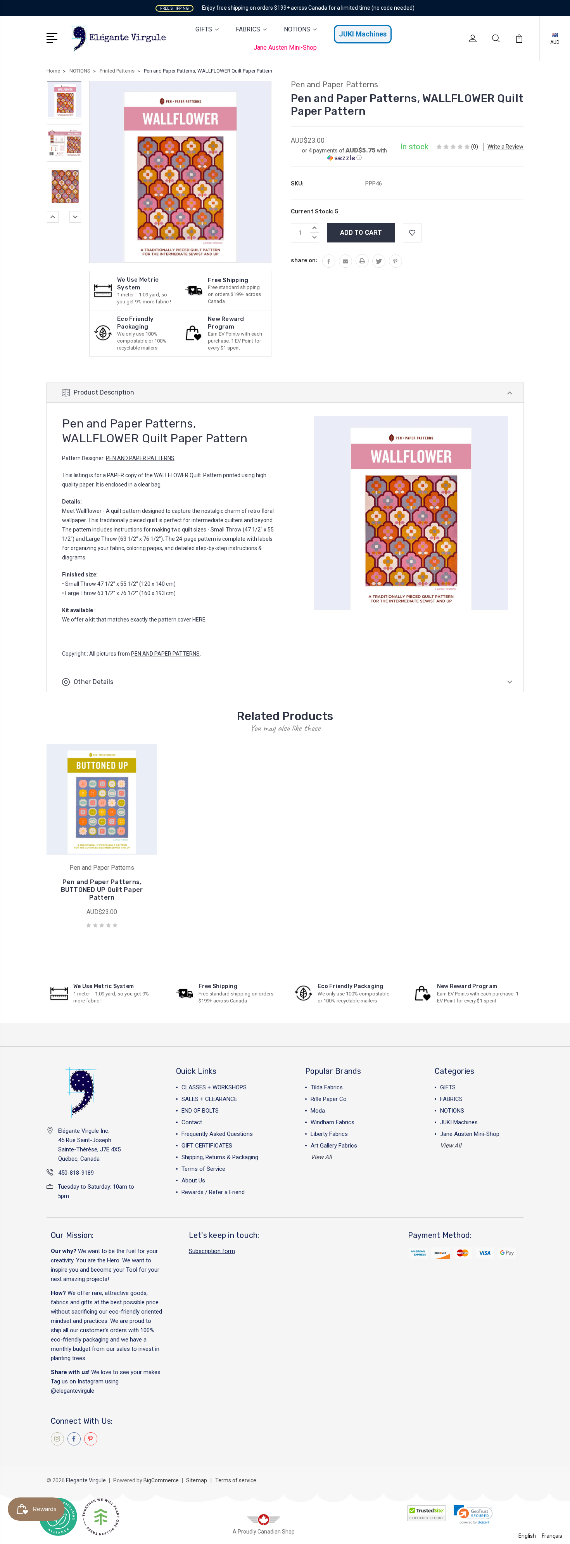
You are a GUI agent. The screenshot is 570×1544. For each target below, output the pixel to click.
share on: (304, 260)
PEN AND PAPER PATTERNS (140, 458)
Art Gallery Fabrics (334, 1145)
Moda (318, 1110)
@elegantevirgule (72, 1390)
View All (321, 1157)
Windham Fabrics (332, 1122)
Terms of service (235, 1480)
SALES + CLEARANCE (209, 1099)
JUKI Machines (363, 34)
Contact (191, 1122)
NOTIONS (297, 29)
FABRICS (248, 29)
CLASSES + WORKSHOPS (214, 1087)
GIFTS (203, 29)
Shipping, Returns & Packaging (219, 1157)
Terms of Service (203, 1168)
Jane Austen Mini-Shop (285, 47)
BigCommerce (161, 1480)
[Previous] (53, 217)
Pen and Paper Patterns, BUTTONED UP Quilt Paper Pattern (102, 889)
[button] (344, 154)
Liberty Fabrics (329, 1133)
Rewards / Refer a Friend (213, 1192)
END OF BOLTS (200, 1110)
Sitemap (196, 1480)
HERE (199, 619)
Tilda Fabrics (327, 1087)
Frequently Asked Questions (217, 1133)
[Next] (75, 217)
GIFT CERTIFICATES (206, 1145)
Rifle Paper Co (329, 1099)
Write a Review (505, 147)
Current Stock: (315, 211)
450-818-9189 (76, 1172)
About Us (193, 1180)
